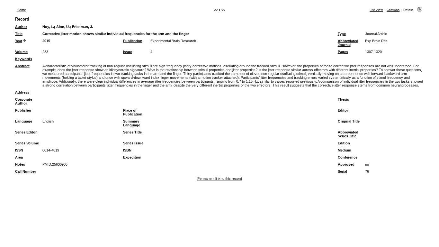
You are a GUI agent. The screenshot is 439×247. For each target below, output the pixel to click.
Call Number (25, 171)
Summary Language (131, 123)
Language (23, 121)
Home (21, 10)
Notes (20, 164)
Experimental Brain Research (173, 41)
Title (18, 34)
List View (376, 10)
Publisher (23, 110)
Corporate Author (23, 101)
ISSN (19, 150)
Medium (344, 150)
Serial (342, 171)
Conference (347, 157)
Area (19, 157)
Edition (344, 143)
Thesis (343, 99)
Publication (132, 41)
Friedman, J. (82, 27)
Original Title (349, 121)
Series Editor (26, 132)
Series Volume (27, 143)
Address (22, 92)
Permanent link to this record (219, 178)
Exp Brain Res (376, 41)
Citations (393, 10)
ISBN (127, 150)
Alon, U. (63, 27)
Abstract (22, 66)
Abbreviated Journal (348, 43)
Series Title (132, 132)
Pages (343, 52)
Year (18, 41)
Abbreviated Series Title (348, 134)
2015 (46, 41)
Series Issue (133, 143)
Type (342, 34)
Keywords (23, 59)
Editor (343, 110)
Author (21, 27)
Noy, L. (48, 27)
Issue (127, 52)
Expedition (132, 157)
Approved (346, 164)
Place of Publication (132, 112)
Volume (21, 52)
